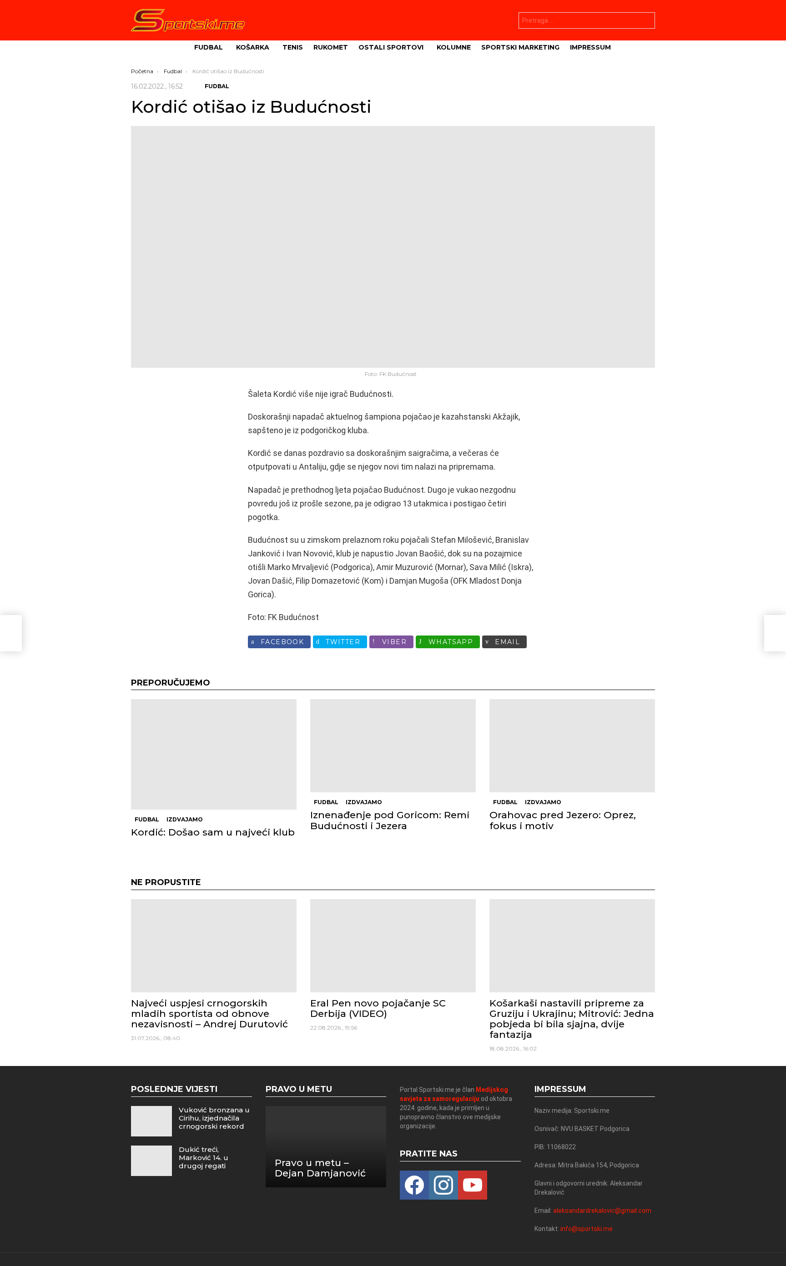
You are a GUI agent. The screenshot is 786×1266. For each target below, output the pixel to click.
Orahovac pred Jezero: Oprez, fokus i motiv (562, 820)
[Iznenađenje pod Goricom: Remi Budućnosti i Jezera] (393, 745)
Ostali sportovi (390, 47)
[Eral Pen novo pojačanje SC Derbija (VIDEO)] (393, 945)
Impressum (590, 47)
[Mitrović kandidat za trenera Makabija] (11, 633)
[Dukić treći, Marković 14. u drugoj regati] (151, 1161)
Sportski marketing (520, 47)
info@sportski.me (586, 1228)
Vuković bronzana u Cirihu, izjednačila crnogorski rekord (214, 1118)
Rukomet (330, 47)
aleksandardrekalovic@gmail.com (602, 1210)
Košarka (252, 47)
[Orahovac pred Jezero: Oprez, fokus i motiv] (572, 745)
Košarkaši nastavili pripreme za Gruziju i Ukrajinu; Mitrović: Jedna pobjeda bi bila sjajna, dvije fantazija (571, 1019)
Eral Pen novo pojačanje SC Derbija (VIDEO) (378, 1008)
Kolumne (454, 47)
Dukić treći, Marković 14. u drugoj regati (203, 1157)
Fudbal (208, 47)
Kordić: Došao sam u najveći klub (213, 832)
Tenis (292, 47)
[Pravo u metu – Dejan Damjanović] (326, 1146)
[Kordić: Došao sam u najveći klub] (214, 754)
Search (646, 21)
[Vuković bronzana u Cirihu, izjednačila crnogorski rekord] (151, 1121)
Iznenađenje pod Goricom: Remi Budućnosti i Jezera (389, 820)
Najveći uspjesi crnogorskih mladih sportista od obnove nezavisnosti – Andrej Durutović (209, 1013)
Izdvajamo (184, 819)
